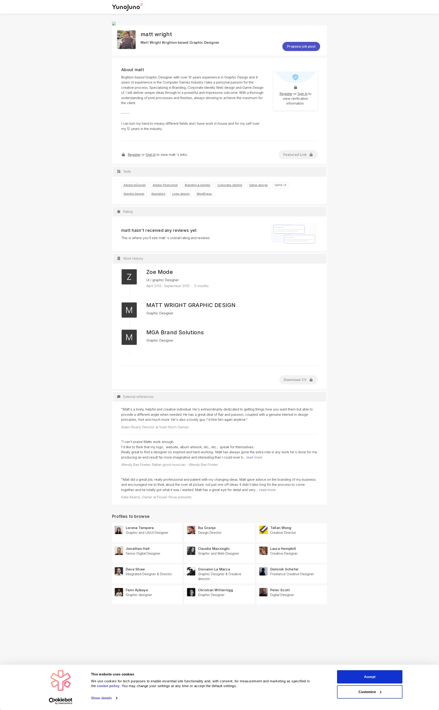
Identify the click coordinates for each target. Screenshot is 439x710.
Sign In (302, 94)
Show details (101, 698)
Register (286, 94)
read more (254, 457)
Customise (367, 692)
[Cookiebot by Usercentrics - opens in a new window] (61, 701)
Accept (369, 677)
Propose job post (301, 46)
